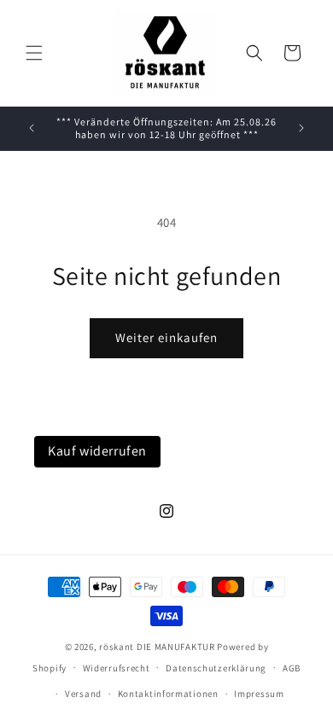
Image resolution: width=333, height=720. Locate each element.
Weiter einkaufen (166, 337)
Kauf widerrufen (97, 451)
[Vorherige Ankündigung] (31, 128)
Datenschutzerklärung (216, 668)
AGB (292, 668)
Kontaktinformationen (168, 694)
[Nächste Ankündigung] (301, 128)
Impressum (258, 694)
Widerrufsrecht (116, 668)
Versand (83, 694)
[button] (34, 53)
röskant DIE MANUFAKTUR (156, 647)
